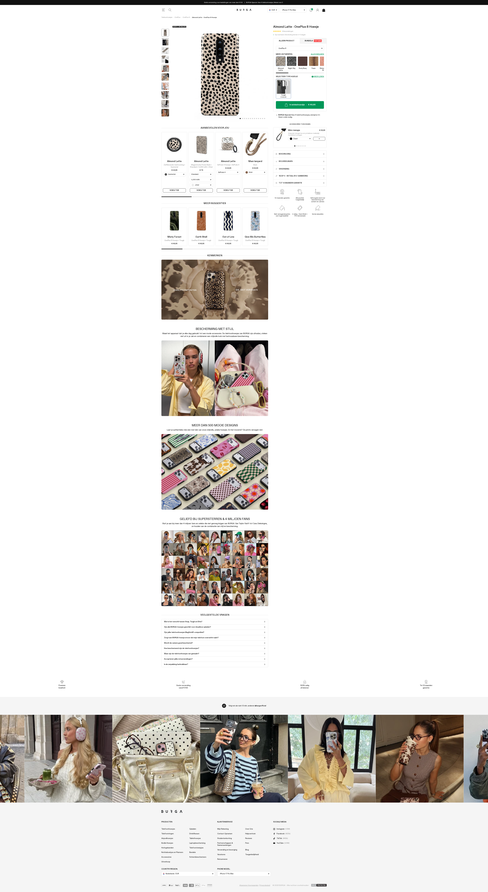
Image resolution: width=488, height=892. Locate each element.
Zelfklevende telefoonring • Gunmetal (174, 166)
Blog (247, 850)
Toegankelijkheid (252, 854)
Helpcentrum (250, 834)
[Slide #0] (240, 118)
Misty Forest (174, 237)
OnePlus (177, 17)
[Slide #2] (244, 118)
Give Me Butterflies (255, 237)
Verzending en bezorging (227, 850)
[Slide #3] (246, 118)
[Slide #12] (264, 118)
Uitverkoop (165, 862)
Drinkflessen (194, 834)
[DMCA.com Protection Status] (319, 885)
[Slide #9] (258, 118)
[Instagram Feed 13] (68, 759)
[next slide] (165, 120)
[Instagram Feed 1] (244, 759)
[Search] (170, 10)
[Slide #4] (248, 118)
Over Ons (249, 829)
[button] (283, 31)
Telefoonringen (167, 834)
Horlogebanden (167, 848)
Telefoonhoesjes (166, 17)
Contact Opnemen (224, 834)
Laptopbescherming (197, 843)
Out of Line (228, 237)
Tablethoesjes (195, 838)
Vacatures (221, 854)
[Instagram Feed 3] (420, 759)
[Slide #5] (250, 118)
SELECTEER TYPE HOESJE (287, 76)
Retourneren (222, 859)
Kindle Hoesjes (167, 843)
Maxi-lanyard (255, 161)
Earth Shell (201, 237)
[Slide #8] (256, 118)
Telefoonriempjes (196, 848)
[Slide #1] (242, 118)
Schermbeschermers (197, 857)
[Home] (244, 10)
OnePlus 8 (186, 17)
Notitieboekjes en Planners (172, 852)
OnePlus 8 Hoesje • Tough (174, 240)
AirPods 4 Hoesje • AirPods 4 (228, 165)
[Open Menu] (163, 10)
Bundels (313, 41)
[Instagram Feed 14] (156, 759)
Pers (247, 843)
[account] (318, 10)
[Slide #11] (262, 118)
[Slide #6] (252, 118)
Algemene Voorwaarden (248, 885)
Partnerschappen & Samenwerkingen (225, 844)
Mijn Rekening (223, 829)
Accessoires (166, 857)
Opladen (192, 829)
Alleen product (286, 41)
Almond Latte (174, 161)
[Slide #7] (254, 118)
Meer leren (319, 76)
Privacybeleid (264, 885)
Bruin (255, 165)
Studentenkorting (224, 838)
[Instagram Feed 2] (332, 759)
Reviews (248, 838)
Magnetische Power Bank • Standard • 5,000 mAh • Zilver (201, 166)
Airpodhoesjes (167, 838)
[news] (311, 10)
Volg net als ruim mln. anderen (247, 706)
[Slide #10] (260, 118)
